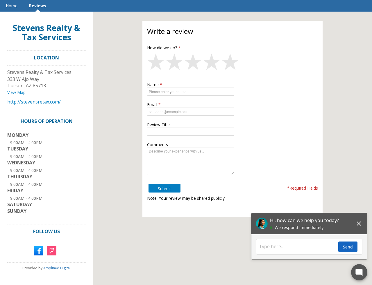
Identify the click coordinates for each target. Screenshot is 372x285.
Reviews (37, 5)
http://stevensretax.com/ (34, 102)
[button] (156, 63)
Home (11, 5)
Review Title (158, 124)
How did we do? (162, 47)
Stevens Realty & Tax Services (46, 32)
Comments (157, 144)
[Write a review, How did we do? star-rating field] (232, 63)
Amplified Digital (57, 268)
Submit (164, 188)
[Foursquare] (51, 250)
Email (152, 104)
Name (153, 84)
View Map (16, 92)
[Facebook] (38, 250)
